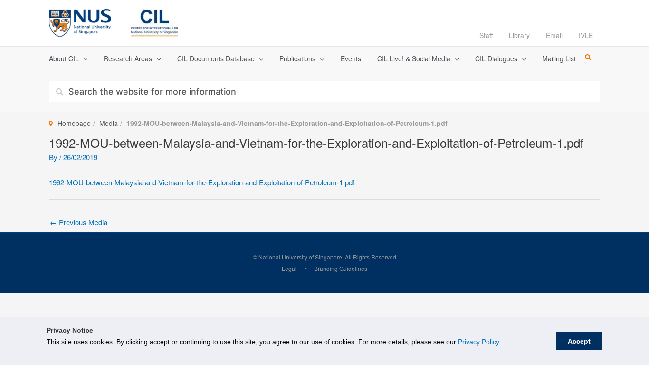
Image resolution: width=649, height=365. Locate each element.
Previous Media (78, 222)
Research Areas (128, 58)
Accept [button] (579, 341)
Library (519, 35)
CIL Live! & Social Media (413, 58)
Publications (297, 58)
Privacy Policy (478, 342)
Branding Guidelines (340, 268)
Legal (289, 268)
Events (351, 58)
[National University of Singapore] (80, 22)
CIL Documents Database (216, 58)
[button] (83, 59)
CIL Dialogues (496, 58)
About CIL (64, 58)
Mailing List (559, 58)
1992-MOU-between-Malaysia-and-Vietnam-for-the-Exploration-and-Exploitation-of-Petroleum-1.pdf (201, 182)
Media (108, 123)
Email (554, 35)
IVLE (586, 35)
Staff (486, 35)
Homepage (74, 123)
